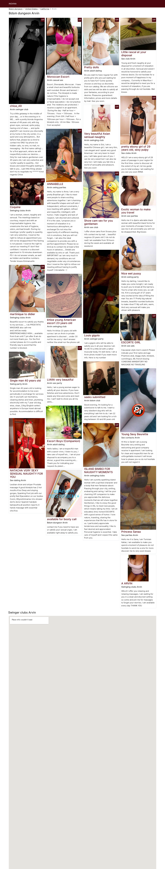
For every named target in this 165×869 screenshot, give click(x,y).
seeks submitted (94, 397)
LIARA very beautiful (60, 379)
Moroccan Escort (58, 76)
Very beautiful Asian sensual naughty (97, 135)
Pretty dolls (91, 67)
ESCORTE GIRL (131, 342)
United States (31, 9)
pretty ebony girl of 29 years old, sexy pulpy (135, 148)
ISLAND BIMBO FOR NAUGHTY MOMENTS (98, 470)
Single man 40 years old (25, 380)
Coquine (15, 207)
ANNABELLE (55, 184)
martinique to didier (22, 314)
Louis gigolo (92, 335)
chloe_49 (16, 106)
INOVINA (12, 3)
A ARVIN (126, 583)
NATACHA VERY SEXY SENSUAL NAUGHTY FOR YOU (26, 473)
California (44, 9)
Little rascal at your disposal (133, 53)
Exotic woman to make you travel (136, 211)
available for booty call (61, 519)
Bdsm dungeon (16, 9)
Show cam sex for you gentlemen (98, 222)
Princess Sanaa (131, 531)
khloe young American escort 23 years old (61, 321)
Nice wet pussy (131, 273)
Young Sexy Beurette (134, 434)
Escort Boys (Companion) (63, 441)
